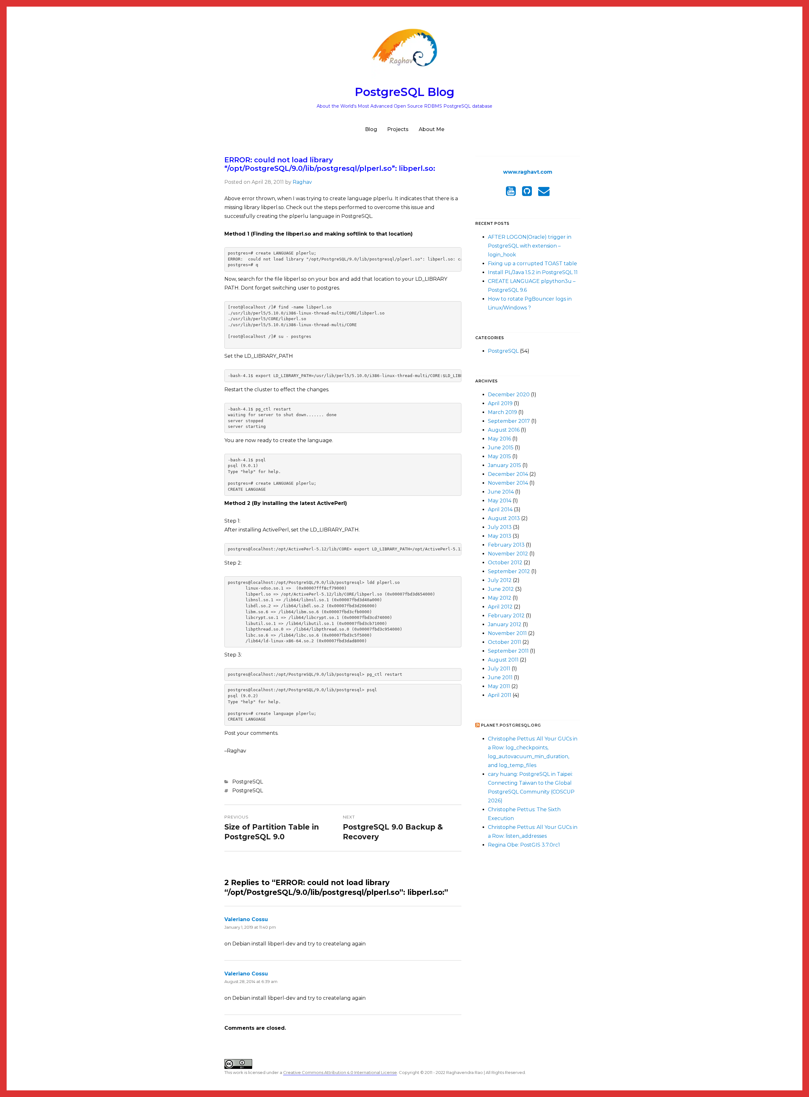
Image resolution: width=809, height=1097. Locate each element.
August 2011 (503, 660)
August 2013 (504, 518)
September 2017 (509, 421)
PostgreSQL (247, 782)
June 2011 (500, 677)
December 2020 (509, 395)
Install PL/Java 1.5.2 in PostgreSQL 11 (533, 272)
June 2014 (501, 492)
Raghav (302, 182)
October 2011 (504, 642)
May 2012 (499, 598)
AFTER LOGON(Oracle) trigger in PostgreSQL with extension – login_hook (529, 246)
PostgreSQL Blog (404, 92)
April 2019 (500, 403)
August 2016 (504, 430)
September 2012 (509, 571)
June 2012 (501, 589)
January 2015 (504, 465)
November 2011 (507, 633)
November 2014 (508, 483)
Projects (398, 129)
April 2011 (499, 695)
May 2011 (499, 686)
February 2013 (506, 545)
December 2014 (508, 474)
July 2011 (499, 669)
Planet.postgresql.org (511, 725)
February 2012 (506, 616)
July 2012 (500, 580)
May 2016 (499, 439)
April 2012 (500, 607)
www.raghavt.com (527, 172)
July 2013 (500, 527)
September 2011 (508, 651)
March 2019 (502, 412)
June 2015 (501, 448)
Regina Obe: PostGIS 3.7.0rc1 (524, 845)
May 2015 (499, 456)
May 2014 (499, 501)
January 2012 (504, 624)
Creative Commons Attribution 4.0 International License (340, 1072)
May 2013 (499, 536)
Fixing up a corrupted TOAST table (532, 264)
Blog (371, 129)
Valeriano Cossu (246, 919)
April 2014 (500, 510)
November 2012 (508, 554)
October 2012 (505, 563)
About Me (431, 129)
